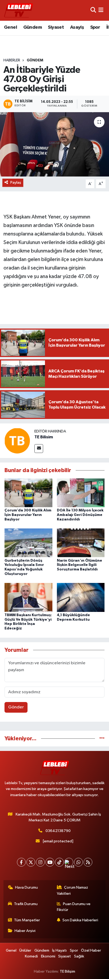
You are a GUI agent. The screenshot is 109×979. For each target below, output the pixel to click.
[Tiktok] (59, 862)
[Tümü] (102, 738)
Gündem (32, 27)
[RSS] (88, 862)
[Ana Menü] (100, 10)
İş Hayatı (59, 950)
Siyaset (56, 27)
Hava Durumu (26, 887)
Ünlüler (25, 950)
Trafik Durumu (26, 904)
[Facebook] (21, 862)
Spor (95, 27)
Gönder (16, 707)
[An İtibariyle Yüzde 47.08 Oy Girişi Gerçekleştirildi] (54, 144)
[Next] (69, 862)
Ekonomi (48, 956)
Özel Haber (91, 950)
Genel (10, 27)
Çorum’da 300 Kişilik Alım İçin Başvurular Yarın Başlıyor (27, 515)
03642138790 (58, 831)
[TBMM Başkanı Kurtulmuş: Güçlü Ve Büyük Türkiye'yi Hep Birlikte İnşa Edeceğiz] (28, 597)
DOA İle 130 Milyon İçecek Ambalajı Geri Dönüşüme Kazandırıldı (80, 515)
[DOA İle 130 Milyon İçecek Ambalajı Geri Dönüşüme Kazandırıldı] (81, 492)
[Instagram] (40, 862)
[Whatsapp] (78, 862)
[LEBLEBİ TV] (18, 10)
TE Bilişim (67, 971)
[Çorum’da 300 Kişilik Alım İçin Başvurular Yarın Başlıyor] (28, 492)
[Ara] (93, 10)
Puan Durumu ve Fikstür (74, 907)
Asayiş (77, 27)
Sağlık (79, 956)
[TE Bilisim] (17, 440)
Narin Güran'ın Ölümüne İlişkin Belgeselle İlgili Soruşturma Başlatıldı (79, 565)
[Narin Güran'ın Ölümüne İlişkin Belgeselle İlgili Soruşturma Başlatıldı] (81, 542)
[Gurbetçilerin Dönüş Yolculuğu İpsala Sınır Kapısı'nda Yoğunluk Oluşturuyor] (28, 542)
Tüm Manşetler (27, 920)
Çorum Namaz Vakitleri (72, 890)
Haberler (11, 60)
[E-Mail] (38, 448)
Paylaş (15, 182)
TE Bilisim (43, 437)
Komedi (31, 956)
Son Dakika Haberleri (80, 920)
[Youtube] (50, 862)
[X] (30, 862)
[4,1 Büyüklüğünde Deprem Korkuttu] (81, 597)
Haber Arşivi (25, 931)
